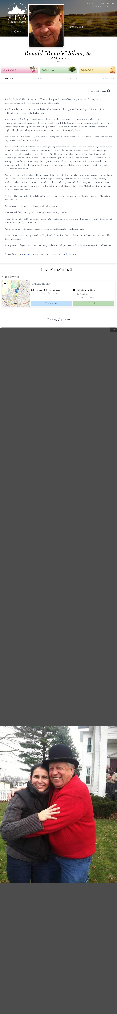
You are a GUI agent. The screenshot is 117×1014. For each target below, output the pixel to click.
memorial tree (34, 254)
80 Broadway (82, 294)
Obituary (9, 78)
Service (42, 78)
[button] (16, 291)
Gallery (74, 78)
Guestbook (108, 78)
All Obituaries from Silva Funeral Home (101, 5)
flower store (71, 254)
